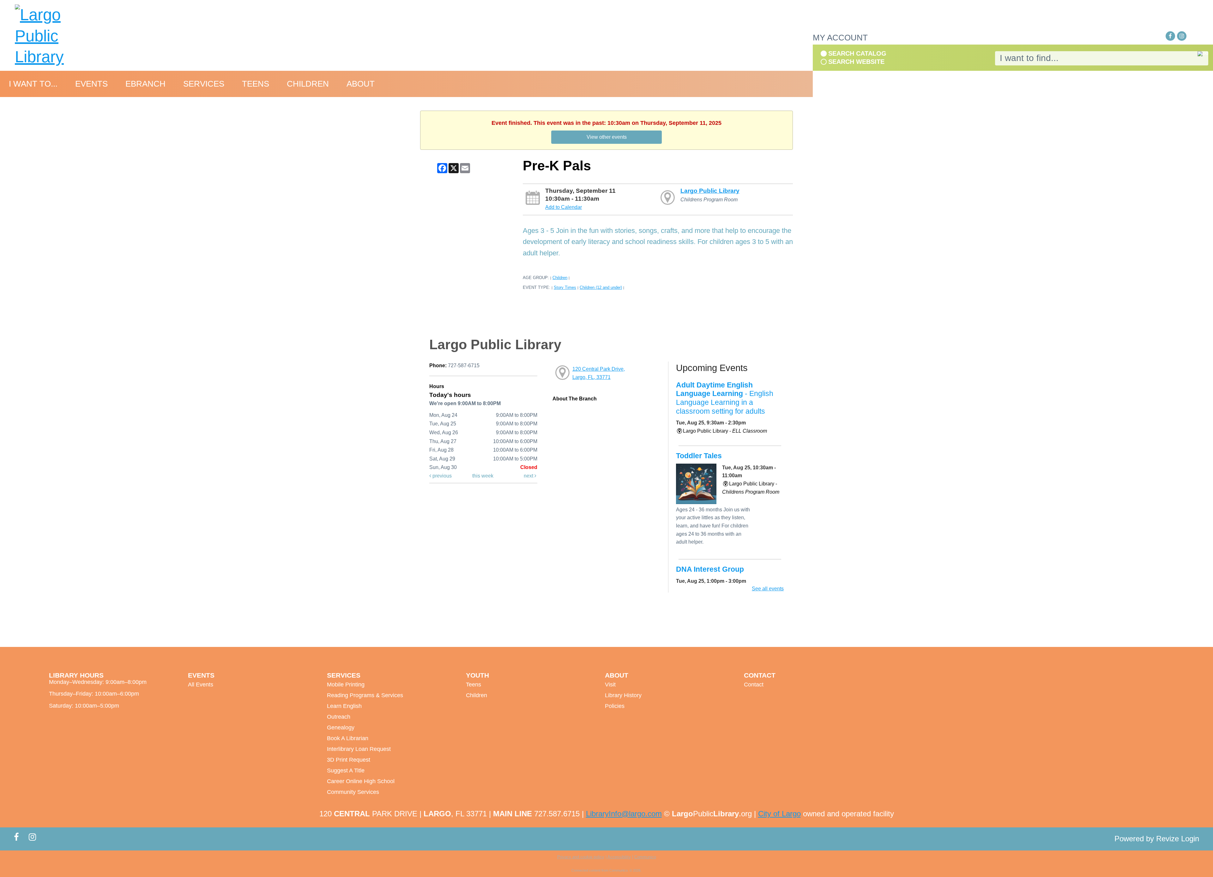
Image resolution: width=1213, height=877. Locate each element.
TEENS (255, 83)
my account (840, 37)
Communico (645, 857)
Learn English (344, 706)
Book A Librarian (347, 738)
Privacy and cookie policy (580, 857)
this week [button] (482, 475)
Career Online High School (361, 781)
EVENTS (91, 83)
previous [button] (441, 475)
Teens (473, 684)
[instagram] (1181, 36)
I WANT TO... (33, 83)
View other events (607, 137)
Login (1190, 838)
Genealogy (340, 727)
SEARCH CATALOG (857, 53)
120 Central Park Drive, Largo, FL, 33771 (598, 373)
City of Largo (779, 813)
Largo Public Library (709, 190)
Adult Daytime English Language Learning (724, 398)
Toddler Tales (699, 456)
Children (559, 277)
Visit (610, 684)
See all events (768, 588)
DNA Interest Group (710, 569)
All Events (200, 684)
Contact (753, 684)
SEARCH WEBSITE (856, 61)
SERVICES (203, 83)
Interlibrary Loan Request (359, 749)
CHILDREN (308, 83)
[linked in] (1193, 36)
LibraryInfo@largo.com (624, 813)
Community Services (353, 792)
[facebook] (1170, 36)
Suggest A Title (346, 770)
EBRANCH (145, 83)
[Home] (58, 36)
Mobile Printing (346, 684)
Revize (1167, 838)
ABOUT (361, 83)
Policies (615, 706)
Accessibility (619, 857)
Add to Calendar (563, 207)
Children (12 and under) (601, 287)
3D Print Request (348, 760)
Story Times (565, 287)
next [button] (529, 475)
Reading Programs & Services (365, 695)
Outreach (338, 717)
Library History (623, 695)
